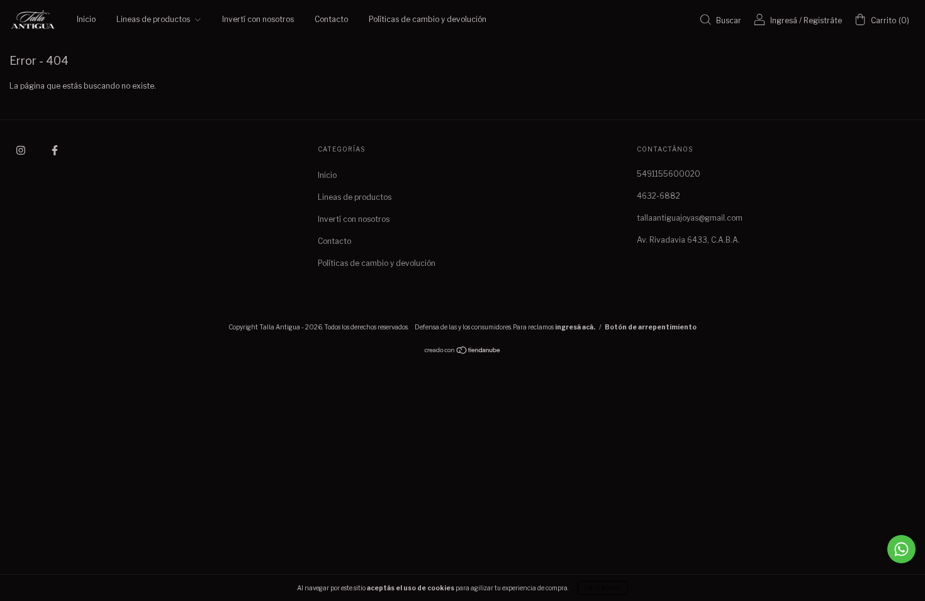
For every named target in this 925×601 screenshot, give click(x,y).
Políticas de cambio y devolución (427, 19)
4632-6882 (658, 196)
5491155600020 (668, 174)
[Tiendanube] (462, 351)
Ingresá (783, 20)
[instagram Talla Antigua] (21, 150)
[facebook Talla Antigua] (54, 150)
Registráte (823, 20)
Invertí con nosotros (258, 19)
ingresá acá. (575, 327)
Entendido (603, 588)
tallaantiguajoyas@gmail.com (690, 218)
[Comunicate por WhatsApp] (901, 549)
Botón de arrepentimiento (651, 327)
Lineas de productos (154, 19)
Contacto (331, 19)
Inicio (86, 19)
